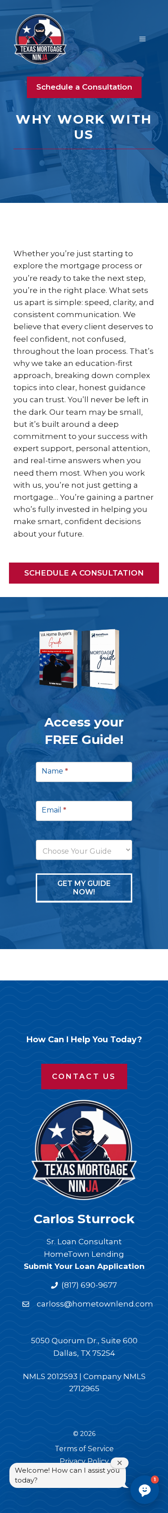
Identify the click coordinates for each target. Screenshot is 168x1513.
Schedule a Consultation (84, 86)
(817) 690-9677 (89, 1285)
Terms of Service (84, 1448)
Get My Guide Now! (84, 887)
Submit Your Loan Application (84, 1266)
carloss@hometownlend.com (95, 1303)
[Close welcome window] (120, 1462)
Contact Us (84, 1076)
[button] (144, 1489)
